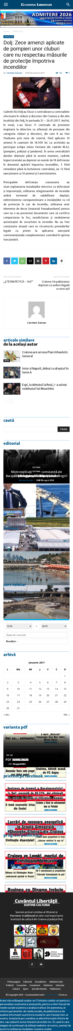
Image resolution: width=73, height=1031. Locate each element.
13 (48, 688)
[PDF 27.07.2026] (36, 886)
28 (56, 701)
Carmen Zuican (14, 73)
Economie (21, 985)
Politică (10, 985)
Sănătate (48, 985)
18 (30, 695)
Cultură (16, 989)
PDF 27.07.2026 (17, 760)
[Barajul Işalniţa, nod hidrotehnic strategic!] (36, 602)
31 (18, 708)
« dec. (7, 714)
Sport (26, 989)
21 (56, 695)
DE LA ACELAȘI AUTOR (20, 344)
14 (56, 688)
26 (40, 701)
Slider (6, 361)
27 (48, 701)
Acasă (6, 31)
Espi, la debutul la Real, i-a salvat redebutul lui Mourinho (44, 387)
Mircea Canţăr (26, 480)
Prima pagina (13, 981)
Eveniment (35, 985)
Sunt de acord (60, 1029)
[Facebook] (32, 964)
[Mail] (41, 964)
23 (7, 701)
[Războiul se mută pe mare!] (36, 568)
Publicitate (55, 989)
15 (65, 688)
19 (40, 695)
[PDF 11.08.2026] (36, 784)
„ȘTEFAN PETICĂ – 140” (18, 281)
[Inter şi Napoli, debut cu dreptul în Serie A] (11, 372)
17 (18, 695)
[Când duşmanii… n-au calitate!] (36, 534)
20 (48, 695)
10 (18, 688)
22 (65, 695)
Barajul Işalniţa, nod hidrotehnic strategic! (36, 476)
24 (18, 701)
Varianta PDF (15, 727)
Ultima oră (17, 31)
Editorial (11, 443)
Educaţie (60, 985)
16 (7, 695)
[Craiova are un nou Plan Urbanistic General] (11, 356)
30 (7, 708)
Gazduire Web (51, 995)
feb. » (67, 714)
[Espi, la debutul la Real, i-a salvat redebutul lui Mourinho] (11, 389)
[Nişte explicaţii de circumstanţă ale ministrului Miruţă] (36, 500)
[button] (68, 4)
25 (30, 701)
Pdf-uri (9, 755)
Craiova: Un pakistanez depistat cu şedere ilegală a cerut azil (54, 285)
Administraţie (56, 981)
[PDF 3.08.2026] (36, 818)
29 (65, 701)
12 (40, 688)
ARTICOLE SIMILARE (18, 340)
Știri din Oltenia (39, 989)
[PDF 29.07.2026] (36, 852)
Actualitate (40, 981)
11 (30, 688)
